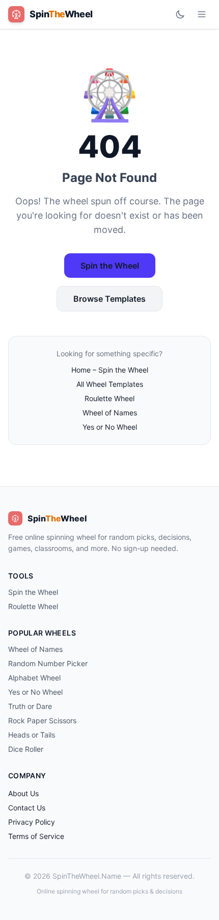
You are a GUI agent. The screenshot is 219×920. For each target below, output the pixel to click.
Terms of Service (36, 836)
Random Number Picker (48, 663)
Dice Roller (25, 749)
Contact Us (26, 807)
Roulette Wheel (109, 398)
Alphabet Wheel (34, 677)
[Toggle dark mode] (180, 14)
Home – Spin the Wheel (109, 369)
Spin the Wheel (109, 265)
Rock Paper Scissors (42, 720)
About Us (23, 793)
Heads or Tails (31, 734)
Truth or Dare (30, 706)
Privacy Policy (31, 822)
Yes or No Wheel (110, 427)
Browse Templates (109, 299)
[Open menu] (202, 14)
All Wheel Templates (109, 384)
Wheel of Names (110, 412)
